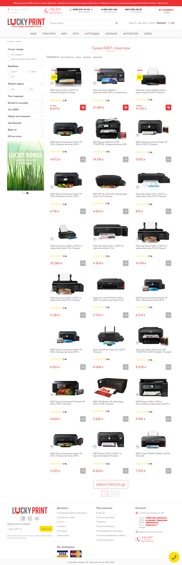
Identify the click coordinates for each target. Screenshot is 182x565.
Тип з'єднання (15, 96)
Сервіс (148, 33)
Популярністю (67, 57)
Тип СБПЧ (13, 109)
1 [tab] (24, 193)
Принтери (48, 33)
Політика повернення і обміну (112, 535)
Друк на (12, 129)
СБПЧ (76, 33)
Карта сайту (63, 535)
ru (169, 23)
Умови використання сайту (110, 531)
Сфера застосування (19, 116)
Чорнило (111, 33)
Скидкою (87, 57)
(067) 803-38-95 (133, 9)
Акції (33, 33)
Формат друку (16, 83)
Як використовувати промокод (72, 513)
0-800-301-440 (109, 9)
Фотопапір (130, 33)
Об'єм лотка (15, 136)
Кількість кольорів (18, 102)
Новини (61, 526)
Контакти (161, 23)
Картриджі (92, 33)
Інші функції (14, 122)
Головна (10, 41)
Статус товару (15, 49)
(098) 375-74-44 (81, 9)
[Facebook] (23, 518)
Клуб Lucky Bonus (106, 540)
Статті (61, 522)
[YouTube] (37, 518)
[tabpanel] (25, 166)
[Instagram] (30, 518)
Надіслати (46, 528)
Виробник (13, 66)
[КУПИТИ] (83, 107)
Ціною (78, 57)
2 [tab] (27, 193)
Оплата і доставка (106, 517)
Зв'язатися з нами (66, 517)
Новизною (97, 57)
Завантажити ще (110, 484)
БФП (64, 33)
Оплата (151, 23)
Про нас (101, 513)
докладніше (83, 159)
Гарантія (133, 23)
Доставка (142, 23)
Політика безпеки (106, 526)
